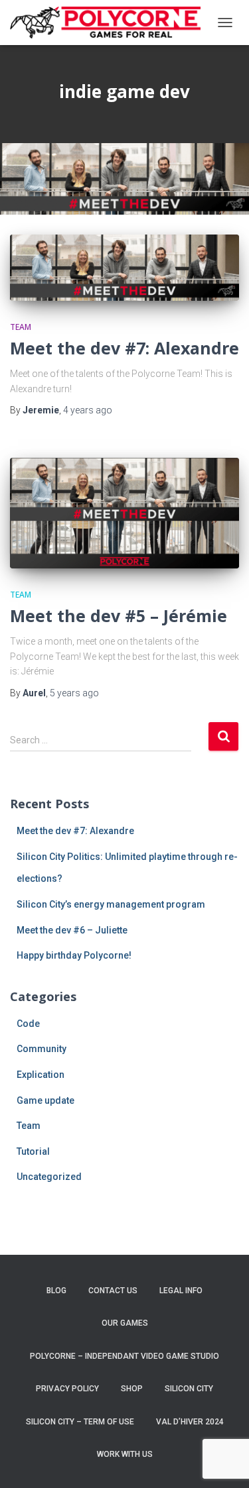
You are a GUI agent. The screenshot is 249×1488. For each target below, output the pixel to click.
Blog (56, 1290)
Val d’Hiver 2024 (190, 1421)
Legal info (181, 1290)
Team (20, 327)
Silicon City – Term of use (80, 1421)
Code (28, 1023)
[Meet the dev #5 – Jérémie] (124, 513)
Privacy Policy (67, 1388)
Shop (132, 1388)
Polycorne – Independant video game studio (124, 1356)
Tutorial (33, 1151)
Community (41, 1048)
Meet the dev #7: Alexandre (124, 348)
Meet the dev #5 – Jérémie (118, 615)
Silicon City (189, 1388)
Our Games (125, 1323)
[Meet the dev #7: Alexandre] (124, 267)
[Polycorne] (110, 22)
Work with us (125, 1454)
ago (87, 410)
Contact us (112, 1290)
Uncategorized (49, 1176)
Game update (45, 1100)
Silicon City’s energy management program (111, 904)
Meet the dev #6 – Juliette (72, 930)
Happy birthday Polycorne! (74, 955)
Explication (40, 1074)
